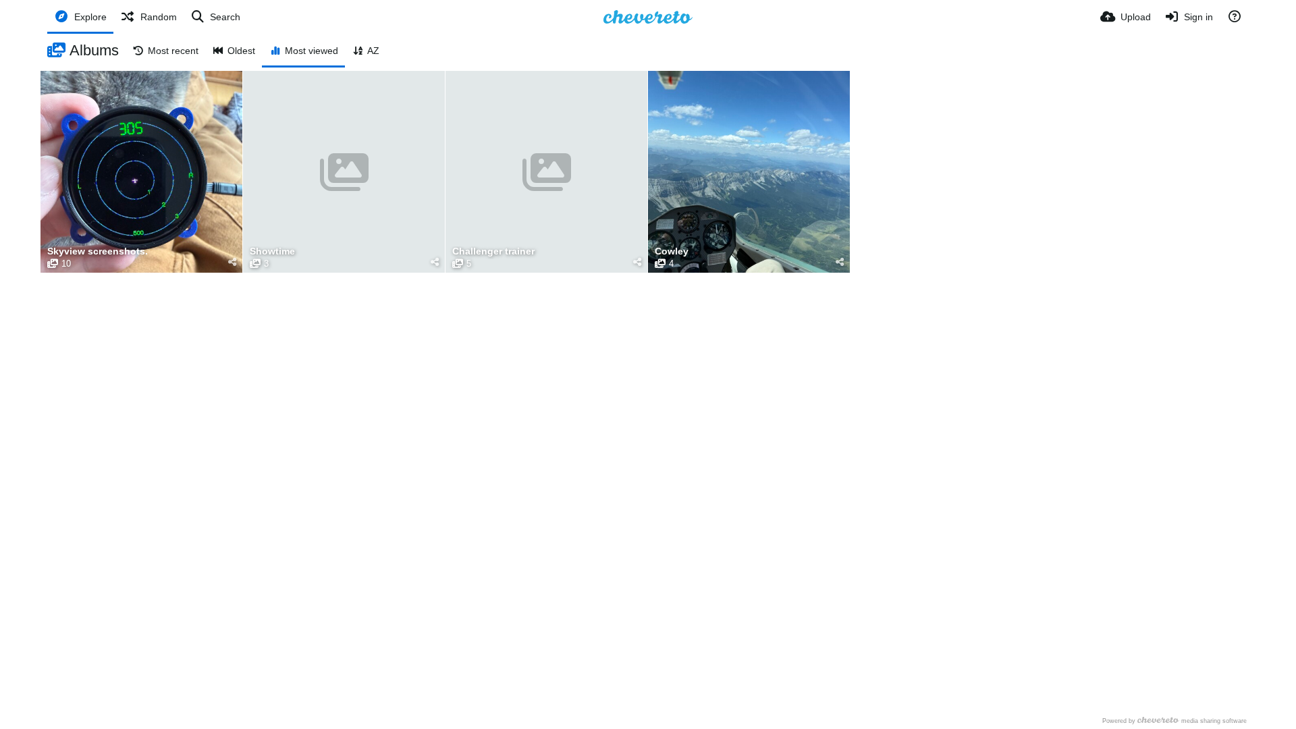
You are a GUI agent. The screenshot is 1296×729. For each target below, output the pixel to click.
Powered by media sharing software (1174, 720)
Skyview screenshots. (97, 251)
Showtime (272, 251)
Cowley (671, 251)
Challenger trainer (493, 251)
